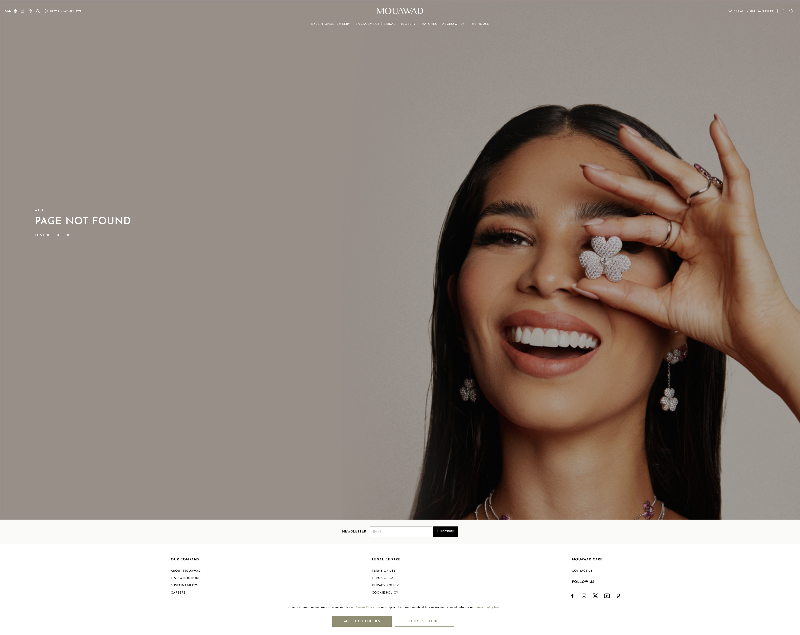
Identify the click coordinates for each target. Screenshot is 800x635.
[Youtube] (607, 596)
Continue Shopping (53, 235)
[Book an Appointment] (22, 10)
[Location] (16, 12)
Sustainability (184, 585)
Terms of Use (384, 570)
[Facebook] (572, 596)
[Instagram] (584, 596)
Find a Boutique (185, 578)
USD (8, 11)
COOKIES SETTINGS (425, 621)
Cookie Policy (385, 592)
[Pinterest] (618, 596)
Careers (178, 592)
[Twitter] (595, 596)
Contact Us (582, 570)
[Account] (783, 10)
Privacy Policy (385, 585)
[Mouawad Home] (400, 11)
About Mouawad (186, 570)
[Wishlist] (791, 10)
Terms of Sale (385, 578)
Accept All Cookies (362, 621)
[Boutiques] (30, 10)
